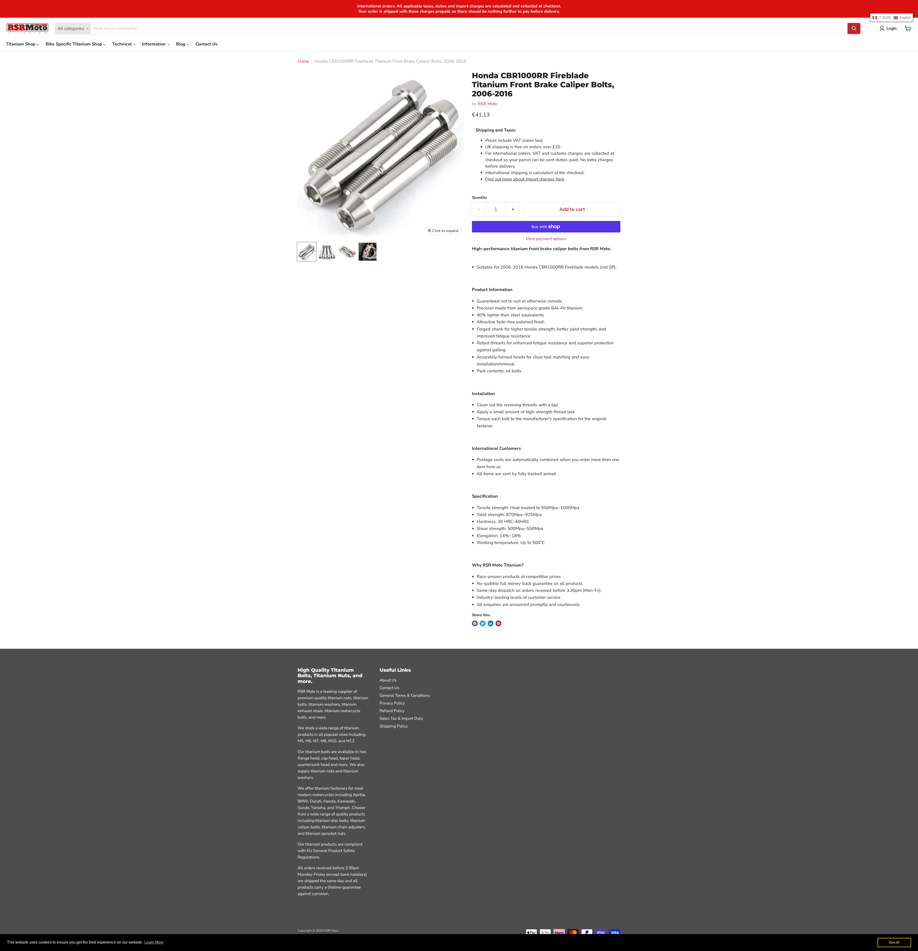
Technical (122, 44)
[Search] (853, 28)
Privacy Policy (392, 703)
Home (303, 61)
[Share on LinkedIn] (490, 623)
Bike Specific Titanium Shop (74, 44)
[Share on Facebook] (475, 623)
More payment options (546, 238)
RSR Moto (487, 104)
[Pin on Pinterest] (498, 623)
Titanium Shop (21, 44)
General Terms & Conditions (405, 695)
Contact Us (207, 44)
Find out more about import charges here (524, 179)
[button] (891, 17)
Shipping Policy (394, 726)
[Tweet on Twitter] (483, 623)
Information (154, 44)
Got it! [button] (894, 942)
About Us (388, 680)
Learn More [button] (154, 942)
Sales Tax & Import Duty (401, 718)
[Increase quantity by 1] (513, 209)
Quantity (479, 197)
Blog (181, 44)
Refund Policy (392, 711)
